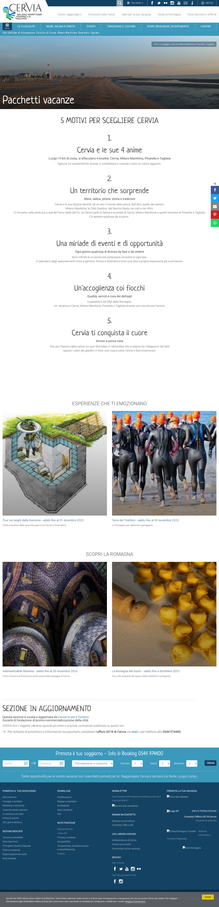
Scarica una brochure (123, 821)
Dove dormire (10, 797)
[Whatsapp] (215, 223)
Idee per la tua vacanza (136, 14)
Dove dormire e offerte (202, 14)
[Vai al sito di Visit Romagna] (192, 847)
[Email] (215, 206)
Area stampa (9, 858)
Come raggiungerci (69, 14)
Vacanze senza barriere (15, 809)
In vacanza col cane (13, 814)
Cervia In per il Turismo (73, 717)
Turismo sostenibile (13, 837)
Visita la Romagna (169, 14)
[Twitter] (215, 198)
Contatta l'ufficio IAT (122, 825)
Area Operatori (10, 841)
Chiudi (208, 897)
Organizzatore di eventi (15, 854)
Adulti (153, 763)
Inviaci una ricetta (121, 844)
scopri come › (188, 776)
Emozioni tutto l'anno (101, 14)
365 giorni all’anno (12, 822)
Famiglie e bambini (12, 801)
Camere (125, 763)
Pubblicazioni (64, 797)
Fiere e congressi (11, 850)
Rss (59, 814)
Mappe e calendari (67, 801)
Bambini (179, 763)
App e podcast (65, 809)
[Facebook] (215, 190)
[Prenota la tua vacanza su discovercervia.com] (177, 796)
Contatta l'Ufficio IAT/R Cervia (200, 816)
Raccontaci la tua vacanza (126, 848)
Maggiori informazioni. (135, 901)
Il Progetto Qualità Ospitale (17, 845)
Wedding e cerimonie (13, 805)
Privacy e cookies (66, 837)
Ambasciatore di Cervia (124, 840)
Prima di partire (11, 818)
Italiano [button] (135, 3)
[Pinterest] (215, 215)
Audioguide (63, 805)
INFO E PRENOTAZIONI (203, 811)
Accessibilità (63, 841)
